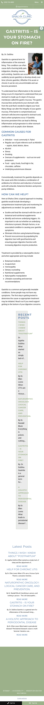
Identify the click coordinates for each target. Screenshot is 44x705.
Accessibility (18, 691)
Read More (22, 566)
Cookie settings (22, 698)
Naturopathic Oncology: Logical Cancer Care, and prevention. (25, 407)
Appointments (22, 6)
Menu (36, 2)
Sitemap (6, 691)
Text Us (34, 703)
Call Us (12, 703)
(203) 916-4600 (9, 2)
